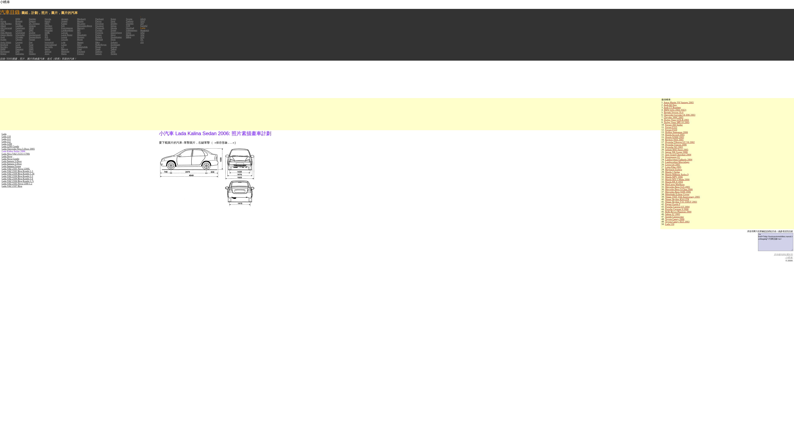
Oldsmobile (82, 47)
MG (78, 30)
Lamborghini (67, 30)
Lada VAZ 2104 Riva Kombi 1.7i (18, 181)
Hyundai (49, 30)
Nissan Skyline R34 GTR (677, 199)
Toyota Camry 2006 (674, 219)
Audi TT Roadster (672, 107)
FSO (31, 47)
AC (1, 19)
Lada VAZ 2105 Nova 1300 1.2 (17, 183)
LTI (62, 47)
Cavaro (19, 30)
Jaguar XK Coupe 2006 (676, 152)
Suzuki (114, 47)
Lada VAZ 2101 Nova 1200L (16, 168)
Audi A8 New (670, 105)
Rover (98, 47)
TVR (128, 26)
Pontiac (99, 30)
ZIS (142, 42)
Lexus (64, 37)
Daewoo (19, 49)
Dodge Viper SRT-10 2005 (676, 122)
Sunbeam (115, 44)
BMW (2, 49)
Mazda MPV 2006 (674, 177)
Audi (2, 37)
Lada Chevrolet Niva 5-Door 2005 (18, 149)
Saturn (98, 54)
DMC (31, 30)
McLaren (81, 23)
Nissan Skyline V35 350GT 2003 (681, 202)
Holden (32, 54)
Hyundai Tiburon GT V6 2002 (680, 142)
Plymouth (99, 28)
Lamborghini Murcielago (677, 162)
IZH (142, 23)
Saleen (98, 51)
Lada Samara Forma (11, 166)
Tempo (114, 54)
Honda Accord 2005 (675, 134)
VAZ (142, 35)
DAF (18, 51)
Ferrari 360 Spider (674, 125)
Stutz (113, 39)
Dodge (32, 32)
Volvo (128, 32)
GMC (31, 49)
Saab (97, 49)
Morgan (80, 37)
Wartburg (130, 35)
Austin (3, 39)
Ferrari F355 (671, 127)
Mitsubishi (81, 35)
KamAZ (143, 26)
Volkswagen (131, 30)
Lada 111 (6, 139)
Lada (4, 134)
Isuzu (47, 49)
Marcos (64, 49)
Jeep (47, 54)
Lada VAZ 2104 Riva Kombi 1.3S (18, 173)
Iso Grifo (49, 47)
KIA (63, 26)
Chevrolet (20, 35)
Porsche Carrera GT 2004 (677, 206)
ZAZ (142, 37)
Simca (113, 26)
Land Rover (66, 35)
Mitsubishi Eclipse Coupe (677, 194)
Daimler (32, 19)
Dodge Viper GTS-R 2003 (676, 120)
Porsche (99, 32)
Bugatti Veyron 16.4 (673, 112)
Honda (48, 19)
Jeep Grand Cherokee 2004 (678, 154)
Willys (128, 37)
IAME (47, 32)
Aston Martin (6, 35)
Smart (113, 30)
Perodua (99, 23)
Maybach (81, 19)
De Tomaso (34, 23)
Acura (3, 21)
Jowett (64, 21)
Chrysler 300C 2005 (673, 117)
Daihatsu (20, 54)
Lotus (64, 44)
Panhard (99, 19)
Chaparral (20, 32)
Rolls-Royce (100, 44)
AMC (2, 30)
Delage (32, 26)
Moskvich (144, 30)
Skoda (114, 28)
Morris (80, 39)
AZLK (143, 19)
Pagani (80, 54)
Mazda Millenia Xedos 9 (677, 174)
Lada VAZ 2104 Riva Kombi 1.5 (17, 176)
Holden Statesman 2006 (676, 132)
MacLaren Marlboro (675, 184)
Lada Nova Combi (10, 158)
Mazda (80, 21)
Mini (79, 32)
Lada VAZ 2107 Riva (12, 186)
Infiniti (47, 39)
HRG (47, 23)
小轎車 (789, 257)
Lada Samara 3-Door (12, 161)
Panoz (98, 21)
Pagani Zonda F (672, 204)
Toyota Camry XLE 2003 (677, 221)
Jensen (64, 19)
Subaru (114, 42)
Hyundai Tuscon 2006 (676, 144)
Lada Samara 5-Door (12, 163)
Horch (47, 21)
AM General (6, 28)
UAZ (142, 32)
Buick (18, 23)
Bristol (3, 54)
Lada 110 (669, 224)
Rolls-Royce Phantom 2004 (678, 211)
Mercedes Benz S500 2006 (678, 192)
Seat (113, 21)
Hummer (49, 28)
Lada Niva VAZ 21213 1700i (16, 154)
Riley (97, 42)
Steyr (113, 35)
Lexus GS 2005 (672, 164)
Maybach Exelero (673, 169)
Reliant (98, 37)
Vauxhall (130, 28)
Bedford (4, 44)
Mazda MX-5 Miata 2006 (677, 179)
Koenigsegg (67, 28)
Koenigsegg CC (672, 157)
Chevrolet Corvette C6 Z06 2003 (679, 115)
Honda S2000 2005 (674, 137)
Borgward (5, 51)
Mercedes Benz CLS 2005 (677, 187)
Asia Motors (6, 32)
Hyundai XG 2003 (674, 147)
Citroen (19, 39)
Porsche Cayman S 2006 (677, 209)
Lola (63, 42)
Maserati (65, 51)
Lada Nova (7, 156)
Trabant (129, 21)
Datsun (32, 21)
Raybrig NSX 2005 (674, 139)
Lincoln (64, 39)
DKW (31, 28)
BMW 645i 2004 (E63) (675, 110)
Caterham (20, 28)
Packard (81, 51)
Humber (48, 26)
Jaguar (48, 51)
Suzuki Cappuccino (674, 216)
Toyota (129, 19)
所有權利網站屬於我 (783, 254)
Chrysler (19, 37)
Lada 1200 (7, 144)
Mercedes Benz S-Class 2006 (679, 189)
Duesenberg (35, 37)
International (51, 44)
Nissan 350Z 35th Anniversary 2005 (682, 197)
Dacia (18, 47)
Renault (99, 39)
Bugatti (19, 21)
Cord (18, 44)
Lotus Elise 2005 (673, 167)
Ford (31, 44)
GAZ (142, 21)
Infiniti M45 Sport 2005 (676, 149)
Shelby (114, 23)
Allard (3, 26)
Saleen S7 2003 (672, 214)
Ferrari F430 (671, 130)
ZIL (141, 39)
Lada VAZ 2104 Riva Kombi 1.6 (17, 178)
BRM (18, 19)
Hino (31, 51)
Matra (64, 54)
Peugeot (99, 26)
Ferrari (32, 39)
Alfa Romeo (6, 23)
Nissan (80, 42)
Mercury (81, 28)
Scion (113, 19)
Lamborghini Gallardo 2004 (678, 159)
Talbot (113, 49)
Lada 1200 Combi (10, 146)
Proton (98, 35)
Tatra (113, 51)
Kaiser (64, 23)
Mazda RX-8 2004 (674, 182)
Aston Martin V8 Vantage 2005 (679, 102)
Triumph (130, 23)
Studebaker (116, 37)
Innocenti (49, 42)
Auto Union (5, 42)
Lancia (64, 32)
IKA (46, 37)
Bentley (4, 47)
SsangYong (116, 32)
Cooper (19, 42)
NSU (79, 44)
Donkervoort (35, 35)
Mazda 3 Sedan (672, 172)
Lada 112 (6, 141)
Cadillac (19, 26)
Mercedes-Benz (84, 26)
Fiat (30, 42)
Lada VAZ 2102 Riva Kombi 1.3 (17, 171)
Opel (79, 49)
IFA (46, 35)
